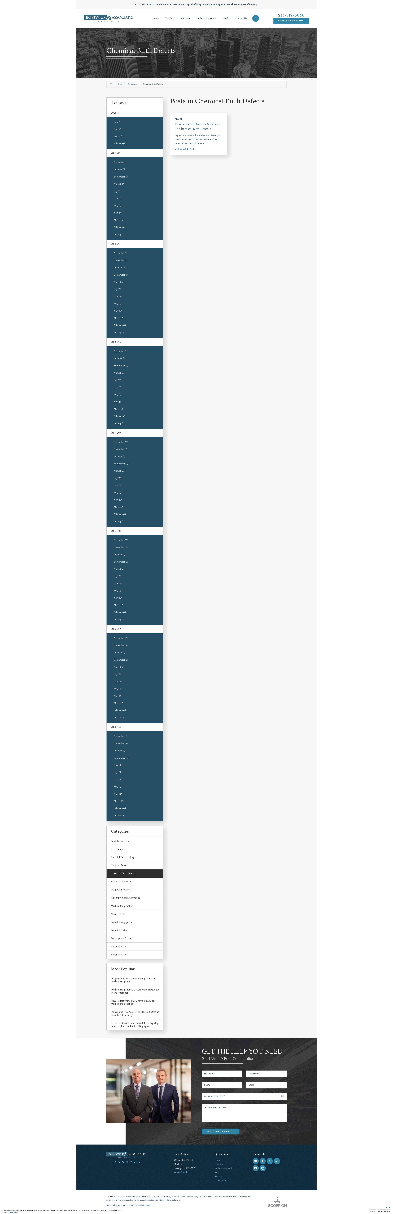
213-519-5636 (291, 15)
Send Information (220, 1131)
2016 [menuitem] (116, 531)
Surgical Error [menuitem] (118, 946)
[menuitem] (156, 18)
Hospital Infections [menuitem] (121, 889)
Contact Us (241, 18)
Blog (120, 84)
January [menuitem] (119, 234)
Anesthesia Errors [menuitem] (120, 841)
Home (156, 18)
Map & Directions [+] (183, 1172)
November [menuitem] (120, 260)
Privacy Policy (221, 1180)
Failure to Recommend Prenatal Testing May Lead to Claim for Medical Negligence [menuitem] (134, 1024)
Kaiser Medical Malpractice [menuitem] (125, 897)
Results (226, 18)
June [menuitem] (117, 122)
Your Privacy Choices (138, 1205)
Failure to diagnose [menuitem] (121, 881)
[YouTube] (256, 1168)
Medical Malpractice (206, 18)
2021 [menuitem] (115, 112)
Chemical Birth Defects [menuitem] (123, 873)
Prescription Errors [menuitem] (121, 938)
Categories (132, 84)
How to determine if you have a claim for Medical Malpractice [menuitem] (133, 1002)
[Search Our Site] (255, 18)
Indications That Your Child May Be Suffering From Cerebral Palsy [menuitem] (135, 1013)
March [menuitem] (118, 136)
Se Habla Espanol (291, 20)
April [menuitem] (117, 129)
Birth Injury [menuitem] (117, 849)
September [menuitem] (121, 177)
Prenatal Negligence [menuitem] (121, 922)
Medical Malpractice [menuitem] (122, 906)
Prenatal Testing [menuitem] (119, 930)
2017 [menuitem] (115, 433)
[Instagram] (263, 1168)
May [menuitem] (117, 205)
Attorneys (185, 18)
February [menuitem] (119, 143)
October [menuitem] (119, 169)
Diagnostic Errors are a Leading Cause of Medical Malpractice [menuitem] (133, 980)
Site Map (219, 1176)
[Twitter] (270, 1161)
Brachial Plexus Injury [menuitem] (122, 857)
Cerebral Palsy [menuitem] (118, 865)
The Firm (169, 18)
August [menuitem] (119, 184)
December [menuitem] (120, 162)
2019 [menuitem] (115, 244)
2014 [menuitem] (116, 727)
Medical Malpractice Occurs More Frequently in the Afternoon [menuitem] (135, 991)
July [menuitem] (117, 191)
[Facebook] (263, 1161)
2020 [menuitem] (116, 153)
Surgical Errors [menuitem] (119, 954)
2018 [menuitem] (116, 342)
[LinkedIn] (277, 1161)
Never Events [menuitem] (118, 914)
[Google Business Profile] (256, 1161)
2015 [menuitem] (116, 629)
